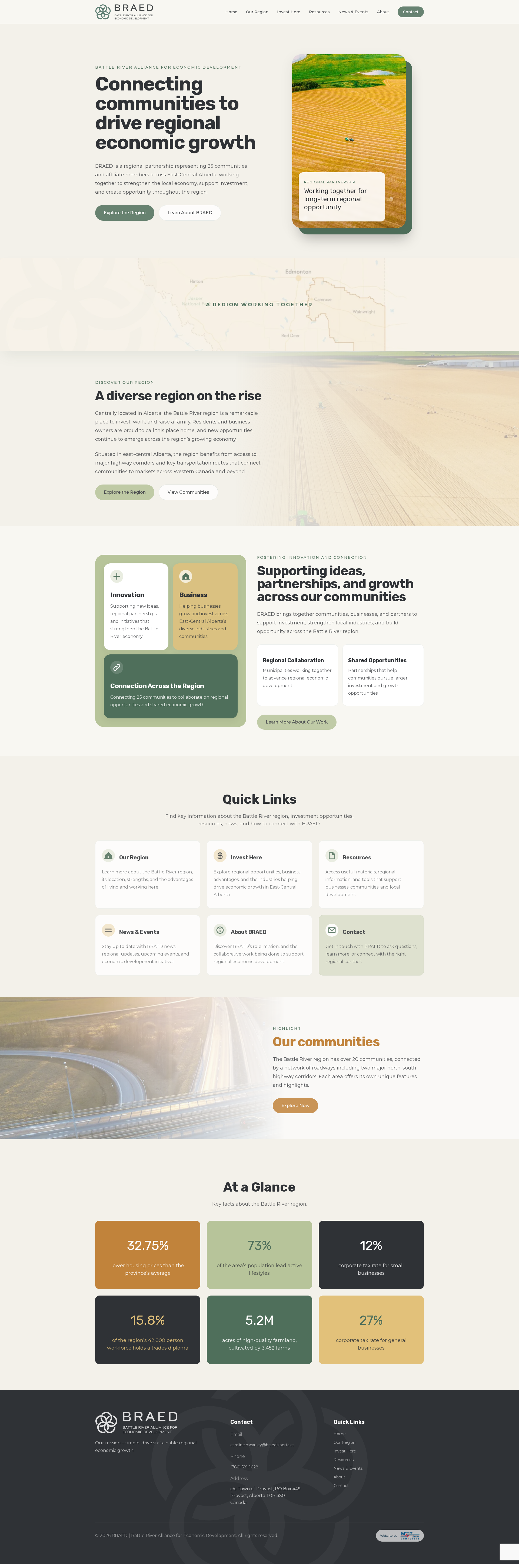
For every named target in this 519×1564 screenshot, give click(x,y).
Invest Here (288, 11)
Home (231, 11)
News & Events (353, 11)
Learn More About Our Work (297, 722)
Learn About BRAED (190, 212)
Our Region (257, 11)
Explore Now (295, 1105)
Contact (410, 11)
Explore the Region (125, 212)
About (383, 11)
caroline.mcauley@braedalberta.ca (262, 1444)
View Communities (188, 492)
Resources (319, 11)
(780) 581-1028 (244, 1467)
